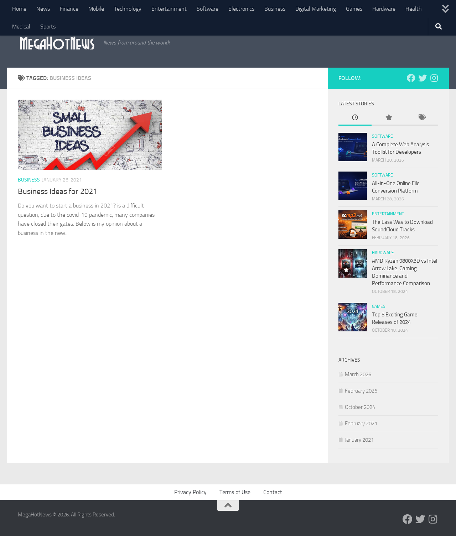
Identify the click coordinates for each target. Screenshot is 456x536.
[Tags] (421, 118)
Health (413, 8)
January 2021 (359, 440)
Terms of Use (234, 492)
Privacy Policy (190, 492)
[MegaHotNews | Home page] (57, 42)
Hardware (383, 8)
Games (354, 8)
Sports (48, 26)
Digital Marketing (315, 8)
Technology (127, 8)
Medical (21, 26)
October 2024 (360, 407)
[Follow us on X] (422, 78)
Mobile (96, 8)
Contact (272, 492)
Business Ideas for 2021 (57, 191)
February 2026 (361, 391)
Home (19, 8)
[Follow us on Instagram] (434, 78)
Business (274, 8)
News (43, 8)
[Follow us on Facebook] (411, 78)
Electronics (241, 8)
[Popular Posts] (388, 118)
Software (207, 8)
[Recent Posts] (355, 118)
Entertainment (169, 8)
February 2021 (361, 423)
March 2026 (358, 374)
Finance (69, 8)
